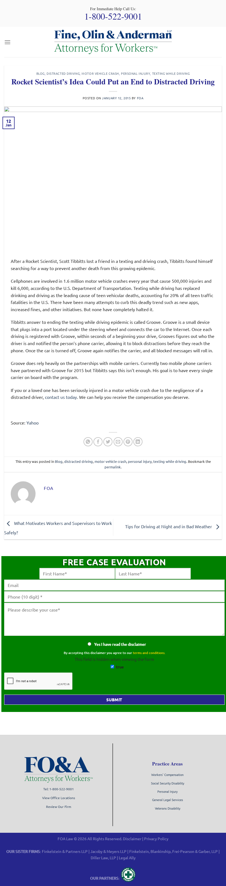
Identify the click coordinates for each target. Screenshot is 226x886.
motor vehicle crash (100, 73)
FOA (140, 98)
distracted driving (63, 73)
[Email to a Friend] (118, 441)
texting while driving (171, 73)
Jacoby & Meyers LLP (108, 851)
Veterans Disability (167, 808)
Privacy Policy (156, 838)
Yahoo (32, 422)
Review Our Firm (58, 806)
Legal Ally (127, 857)
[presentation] (38, 681)
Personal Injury (167, 791)
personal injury (135, 73)
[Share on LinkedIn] (137, 441)
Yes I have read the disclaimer (120, 644)
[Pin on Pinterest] (128, 441)
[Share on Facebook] (98, 441)
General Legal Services (167, 799)
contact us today (61, 397)
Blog (40, 73)
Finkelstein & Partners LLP (65, 851)
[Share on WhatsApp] (88, 441)
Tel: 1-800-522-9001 (58, 788)
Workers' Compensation (167, 774)
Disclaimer (132, 838)
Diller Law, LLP (103, 857)
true (120, 666)
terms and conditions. (149, 652)
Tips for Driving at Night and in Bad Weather (169, 526)
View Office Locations (58, 798)
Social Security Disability (167, 783)
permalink (112, 467)
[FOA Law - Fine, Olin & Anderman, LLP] (113, 42)
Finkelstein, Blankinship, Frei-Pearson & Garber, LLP (173, 851)
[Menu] (7, 42)
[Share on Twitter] (107, 441)
